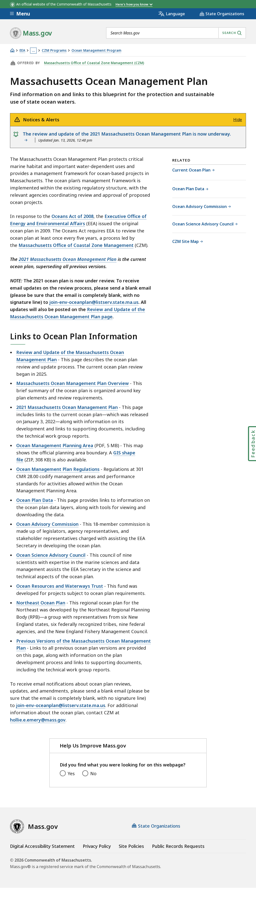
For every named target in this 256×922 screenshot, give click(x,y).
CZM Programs (54, 50)
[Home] (12, 50)
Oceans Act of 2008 (73, 216)
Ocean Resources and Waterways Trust (59, 586)
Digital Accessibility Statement (42, 846)
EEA (22, 50)
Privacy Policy (97, 846)
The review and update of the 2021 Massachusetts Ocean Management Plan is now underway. (127, 137)
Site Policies (131, 846)
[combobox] (176, 33)
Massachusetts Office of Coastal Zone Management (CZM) (94, 63)
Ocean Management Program (96, 50)
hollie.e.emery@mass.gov (38, 720)
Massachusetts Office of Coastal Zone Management (76, 245)
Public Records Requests (178, 846)
